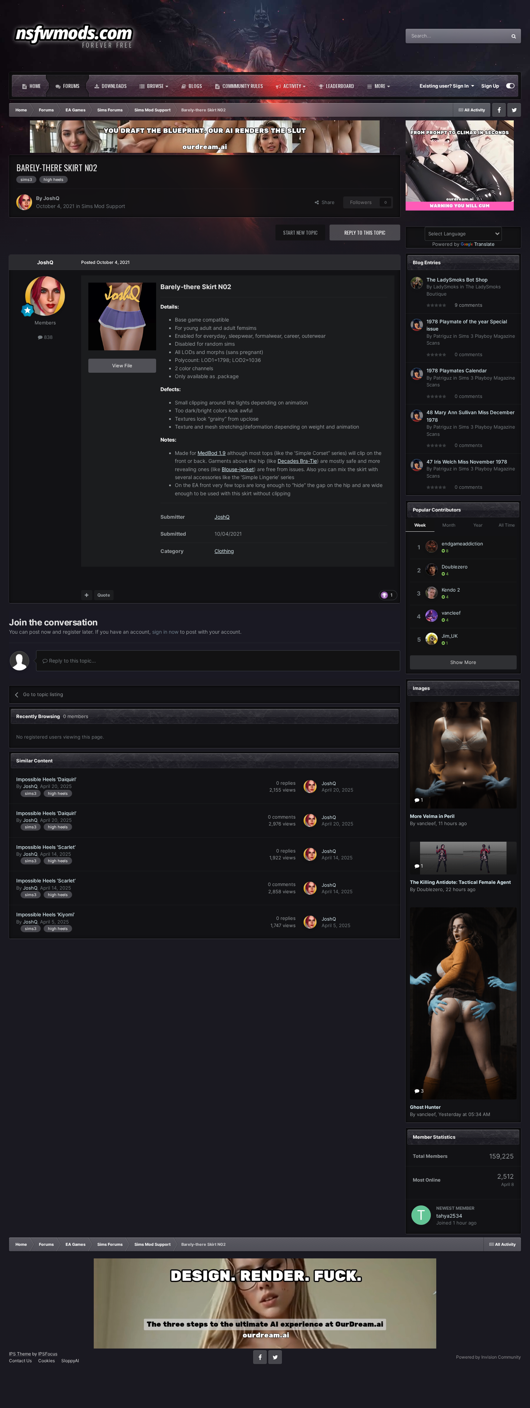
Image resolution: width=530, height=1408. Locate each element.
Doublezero (455, 567)
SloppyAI (70, 1360)
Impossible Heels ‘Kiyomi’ (45, 914)
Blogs (194, 85)
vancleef (451, 613)
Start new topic (300, 232)
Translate (484, 244)
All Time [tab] (507, 525)
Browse (155, 85)
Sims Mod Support (103, 206)
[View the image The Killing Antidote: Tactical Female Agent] (463, 858)
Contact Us (20, 1360)
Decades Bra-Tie (297, 461)
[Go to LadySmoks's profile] (417, 283)
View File (122, 365)
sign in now (165, 632)
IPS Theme (20, 1353)
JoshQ (51, 198)
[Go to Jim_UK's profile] (431, 639)
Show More (463, 662)
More (380, 85)
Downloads (114, 85)
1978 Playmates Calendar (457, 370)
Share (327, 202)
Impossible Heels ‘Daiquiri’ (46, 779)
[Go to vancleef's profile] (431, 616)
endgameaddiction (462, 543)
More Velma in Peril (432, 816)
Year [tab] (477, 525)
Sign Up (490, 86)
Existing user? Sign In (445, 86)
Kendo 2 (451, 590)
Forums (70, 85)
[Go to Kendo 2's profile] (431, 592)
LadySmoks (446, 286)
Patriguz (442, 336)
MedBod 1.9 (212, 453)
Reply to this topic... (72, 660)
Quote (103, 595)
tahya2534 (449, 1216)
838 (48, 337)
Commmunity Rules (242, 85)
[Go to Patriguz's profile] (417, 325)
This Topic (486, 36)
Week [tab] (420, 525)
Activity (291, 85)
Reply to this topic (364, 232)
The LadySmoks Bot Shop (457, 280)
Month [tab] (448, 525)
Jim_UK (450, 636)
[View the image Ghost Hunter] (463, 1003)
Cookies (46, 1360)
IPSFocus (47, 1353)
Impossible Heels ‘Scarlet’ (46, 847)
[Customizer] (510, 86)
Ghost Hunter (425, 1107)
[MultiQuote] (86, 595)
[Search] (514, 36)
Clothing (224, 551)
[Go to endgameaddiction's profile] (431, 546)
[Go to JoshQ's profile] (24, 202)
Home (34, 85)
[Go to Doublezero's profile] (431, 569)
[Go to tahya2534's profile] (421, 1215)
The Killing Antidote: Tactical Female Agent (460, 882)
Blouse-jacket (238, 469)
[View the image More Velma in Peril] (463, 755)
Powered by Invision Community (488, 1357)
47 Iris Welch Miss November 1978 (467, 462)
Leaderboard (339, 85)
